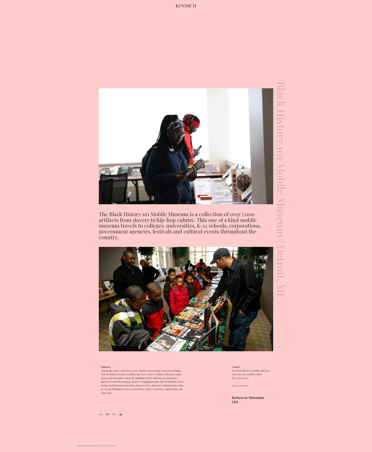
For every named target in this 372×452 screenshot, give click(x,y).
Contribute (4, 222)
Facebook (243, 386)
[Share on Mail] (120, 414)
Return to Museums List (248, 399)
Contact (4, 251)
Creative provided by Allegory (89, 446)
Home (4, 199)
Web (234, 386)
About (4, 209)
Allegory (111, 446)
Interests (4, 237)
